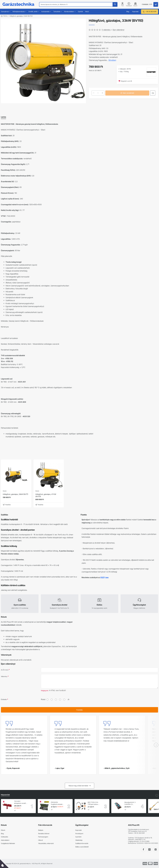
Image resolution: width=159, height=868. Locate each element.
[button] (7, 505)
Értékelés (4, 699)
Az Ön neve (4, 670)
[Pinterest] (155, 849)
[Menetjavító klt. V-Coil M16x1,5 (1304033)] (117, 806)
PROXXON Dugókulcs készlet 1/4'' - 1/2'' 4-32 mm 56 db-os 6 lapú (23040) (57, 803)
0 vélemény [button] (106, 30)
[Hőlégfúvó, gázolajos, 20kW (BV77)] (16, 474)
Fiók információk (45, 825)
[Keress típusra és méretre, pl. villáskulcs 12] (115, 4)
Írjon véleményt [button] (118, 30)
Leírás (3, 117)
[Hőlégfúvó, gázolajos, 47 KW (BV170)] (48, 474)
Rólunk (4, 825)
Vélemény (4, 676)
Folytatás (79, 710)
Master (5, 491)
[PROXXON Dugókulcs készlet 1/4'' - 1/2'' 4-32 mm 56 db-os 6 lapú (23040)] (44, 806)
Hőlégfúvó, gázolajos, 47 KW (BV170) (45, 495)
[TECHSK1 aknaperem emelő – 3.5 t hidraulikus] (7, 806)
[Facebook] (143, 849)
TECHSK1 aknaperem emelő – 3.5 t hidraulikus (20, 802)
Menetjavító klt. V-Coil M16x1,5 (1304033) (130, 803)
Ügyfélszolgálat (81, 825)
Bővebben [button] (112, 60)
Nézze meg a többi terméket (78, 786)
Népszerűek (5, 795)
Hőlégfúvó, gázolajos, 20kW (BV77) (15, 494)
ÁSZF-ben (104, 577)
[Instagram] (149, 849)
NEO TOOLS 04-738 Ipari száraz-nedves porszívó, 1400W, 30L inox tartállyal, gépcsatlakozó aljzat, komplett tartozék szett (94, 803)
